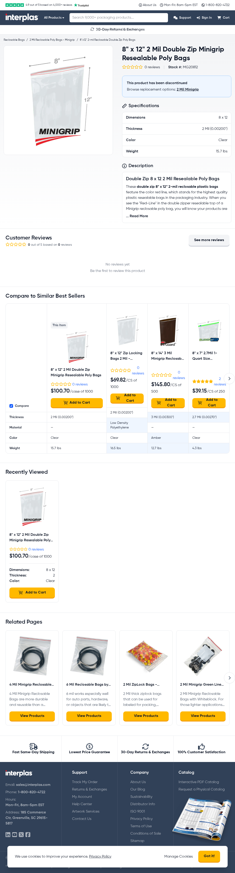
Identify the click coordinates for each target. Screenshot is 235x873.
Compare (22, 406)
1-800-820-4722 (31, 792)
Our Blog (137, 789)
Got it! (209, 856)
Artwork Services (85, 811)
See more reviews (209, 240)
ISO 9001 (137, 811)
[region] (58, 100)
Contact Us (81, 819)
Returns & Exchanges (89, 789)
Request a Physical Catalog (202, 789)
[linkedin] (8, 835)
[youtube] (14, 835)
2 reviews (220, 381)
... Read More (137, 216)
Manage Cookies (178, 857)
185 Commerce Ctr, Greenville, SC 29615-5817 (27, 818)
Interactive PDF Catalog (199, 782)
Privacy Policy (141, 819)
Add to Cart (80, 403)
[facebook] (27, 835)
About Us (138, 782)
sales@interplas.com (33, 785)
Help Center (82, 804)
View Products (32, 716)
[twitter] (21, 835)
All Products (53, 17)
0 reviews (80, 384)
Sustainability (141, 797)
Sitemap (137, 841)
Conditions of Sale (145, 834)
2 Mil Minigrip (188, 89)
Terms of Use (141, 826)
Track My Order (85, 782)
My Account (82, 797)
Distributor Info (142, 804)
